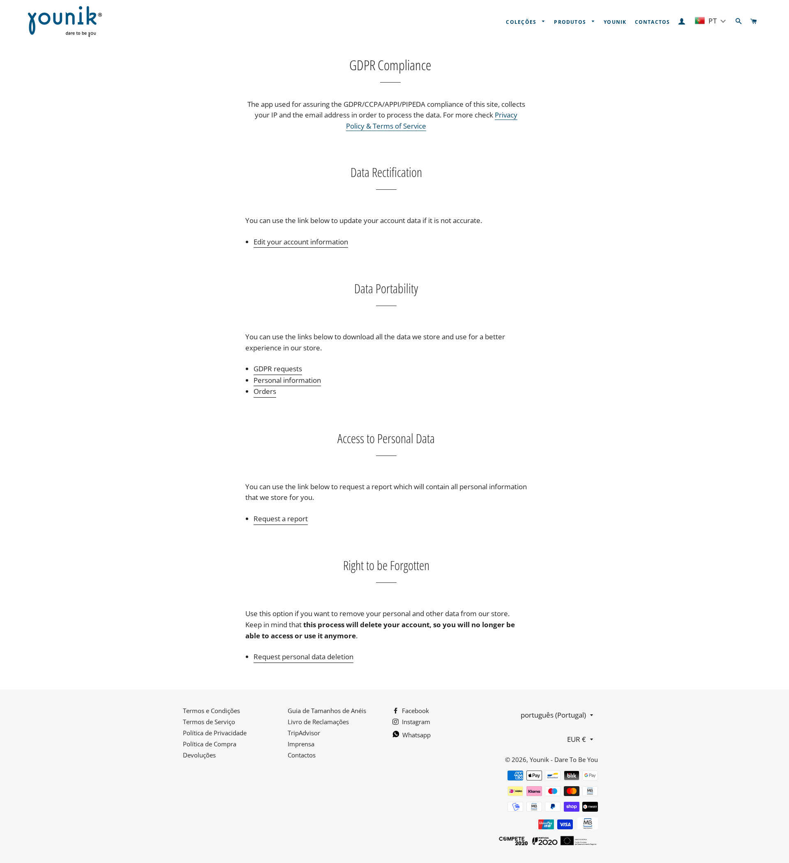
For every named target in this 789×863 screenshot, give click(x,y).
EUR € (576, 739)
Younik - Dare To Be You (564, 759)
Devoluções (199, 755)
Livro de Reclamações (318, 722)
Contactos (652, 21)
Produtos (571, 21)
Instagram (415, 722)
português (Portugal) (553, 715)
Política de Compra (209, 744)
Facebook (414, 711)
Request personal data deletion (303, 656)
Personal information (287, 380)
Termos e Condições (211, 711)
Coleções (522, 21)
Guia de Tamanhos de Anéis (327, 711)
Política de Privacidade (215, 733)
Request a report (281, 518)
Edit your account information (301, 241)
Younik (615, 21)
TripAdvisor (304, 733)
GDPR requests (278, 368)
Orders (265, 391)
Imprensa (301, 744)
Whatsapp (416, 735)
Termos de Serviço (209, 722)
